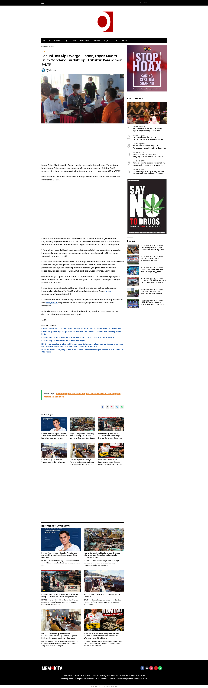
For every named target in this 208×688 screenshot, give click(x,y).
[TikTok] (165, 668)
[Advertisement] (82, 144)
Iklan (77, 679)
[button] (160, 3)
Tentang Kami (67, 679)
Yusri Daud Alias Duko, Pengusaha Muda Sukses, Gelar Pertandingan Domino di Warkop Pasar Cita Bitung (82, 351)
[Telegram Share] (117, 407)
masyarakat (52, 302)
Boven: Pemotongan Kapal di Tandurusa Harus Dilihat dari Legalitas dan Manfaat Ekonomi (81, 328)
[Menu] (43, 3)
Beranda (46, 40)
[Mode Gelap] (165, 3)
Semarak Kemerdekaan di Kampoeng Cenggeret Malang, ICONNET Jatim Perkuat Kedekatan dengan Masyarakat (153, 270)
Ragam (107, 40)
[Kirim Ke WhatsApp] (122, 407)
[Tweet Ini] (107, 407)
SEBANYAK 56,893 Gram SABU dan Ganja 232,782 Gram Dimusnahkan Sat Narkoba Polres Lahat (153, 281)
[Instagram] (151, 668)
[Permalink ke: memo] (43, 70)
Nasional (58, 40)
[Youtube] (156, 668)
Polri (74, 40)
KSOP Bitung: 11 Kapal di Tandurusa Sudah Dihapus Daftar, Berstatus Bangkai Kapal (77, 337)
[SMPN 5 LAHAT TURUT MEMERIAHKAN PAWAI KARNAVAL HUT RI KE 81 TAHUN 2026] (133, 259)
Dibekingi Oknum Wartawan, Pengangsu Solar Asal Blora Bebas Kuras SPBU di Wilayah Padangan (148, 155)
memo (48, 69)
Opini (67, 40)
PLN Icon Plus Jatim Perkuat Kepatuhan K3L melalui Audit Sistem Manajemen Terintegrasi (148, 138)
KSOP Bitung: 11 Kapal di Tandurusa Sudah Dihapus (63, 341)
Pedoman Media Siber (89, 679)
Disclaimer (121, 679)
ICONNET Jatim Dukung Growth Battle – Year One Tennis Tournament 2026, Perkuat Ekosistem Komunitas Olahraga (152, 303)
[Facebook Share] (102, 407)
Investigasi (84, 40)
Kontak (104, 679)
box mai (101, 686)
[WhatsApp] (160, 668)
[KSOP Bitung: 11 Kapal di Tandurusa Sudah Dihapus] (54, 450)
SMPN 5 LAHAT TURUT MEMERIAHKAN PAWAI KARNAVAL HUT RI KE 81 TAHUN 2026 (150, 259)
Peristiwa (96, 40)
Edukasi (124, 40)
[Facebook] (142, 668)
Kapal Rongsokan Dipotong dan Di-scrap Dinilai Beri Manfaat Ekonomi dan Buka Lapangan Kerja (81, 333)
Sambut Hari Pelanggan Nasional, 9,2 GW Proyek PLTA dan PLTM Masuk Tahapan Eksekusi (149, 164)
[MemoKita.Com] (104, 21)
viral (115, 40)
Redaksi (111, 679)
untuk (108, 291)
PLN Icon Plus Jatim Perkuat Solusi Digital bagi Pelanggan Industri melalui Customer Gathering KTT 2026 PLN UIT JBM (149, 129)
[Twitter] (147, 668)
